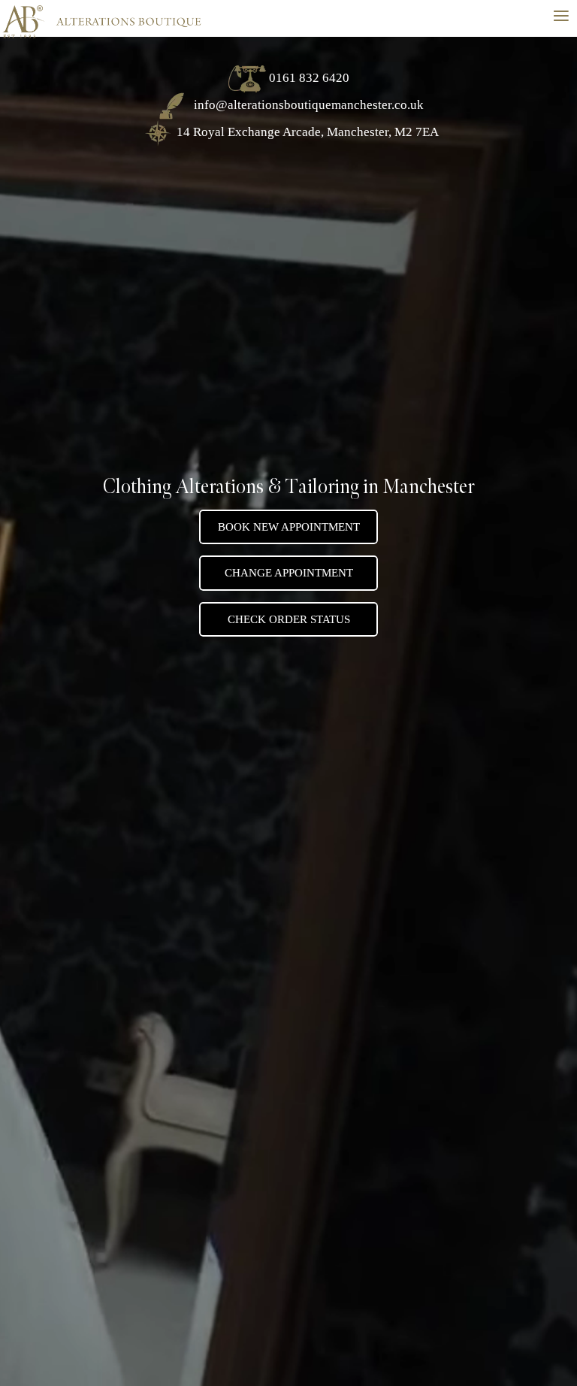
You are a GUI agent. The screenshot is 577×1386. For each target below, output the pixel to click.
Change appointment (289, 573)
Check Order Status (289, 619)
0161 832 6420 (309, 78)
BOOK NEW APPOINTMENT (289, 527)
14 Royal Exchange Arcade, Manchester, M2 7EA (308, 132)
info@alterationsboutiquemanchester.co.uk (307, 105)
